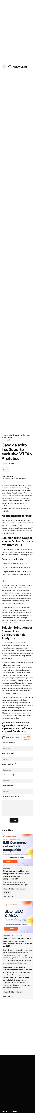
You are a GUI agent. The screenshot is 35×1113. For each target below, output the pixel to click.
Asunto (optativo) (7, 786)
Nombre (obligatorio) (8, 743)
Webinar (7, 892)
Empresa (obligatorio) (9, 764)
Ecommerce (17, 435)
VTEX (10, 437)
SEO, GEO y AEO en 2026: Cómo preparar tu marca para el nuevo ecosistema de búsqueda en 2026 (17, 942)
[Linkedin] (3, 469)
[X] (7, 469)
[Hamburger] (4, 67)
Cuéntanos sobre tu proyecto (11, 796)
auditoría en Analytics (23, 528)
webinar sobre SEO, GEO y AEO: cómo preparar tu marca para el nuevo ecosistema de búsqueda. (17, 960)
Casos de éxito (7, 435)
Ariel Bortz (17, 955)
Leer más (6, 896)
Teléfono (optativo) (8, 775)
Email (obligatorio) (8, 753)
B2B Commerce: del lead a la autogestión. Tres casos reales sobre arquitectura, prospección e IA (16, 875)
